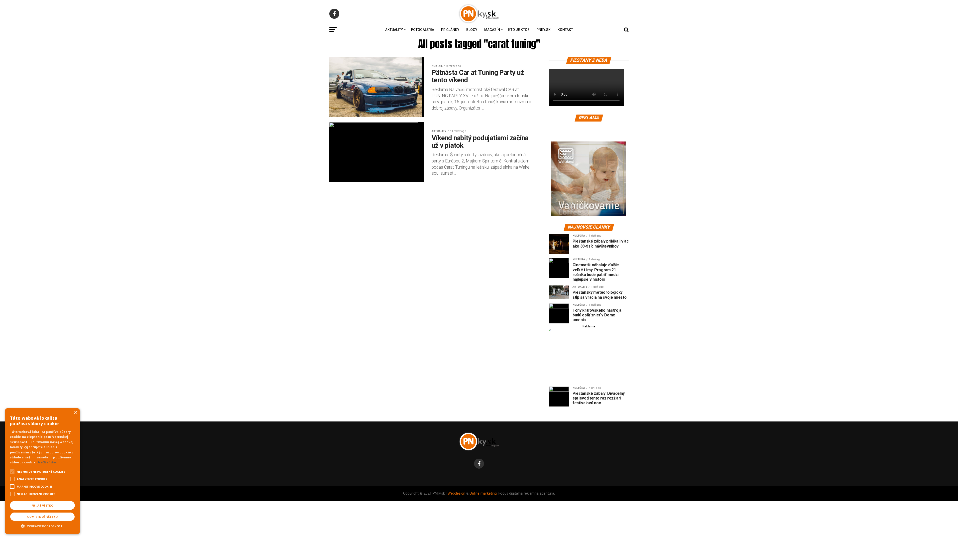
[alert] (42, 471)
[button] (42, 526)
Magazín (492, 30)
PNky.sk (543, 30)
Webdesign (456, 493)
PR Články (450, 30)
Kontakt (565, 30)
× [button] (75, 412)
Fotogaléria (422, 30)
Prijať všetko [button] (42, 505)
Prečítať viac (47, 462)
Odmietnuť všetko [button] (42, 517)
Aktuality (394, 30)
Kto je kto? (518, 30)
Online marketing (483, 493)
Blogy (471, 30)
